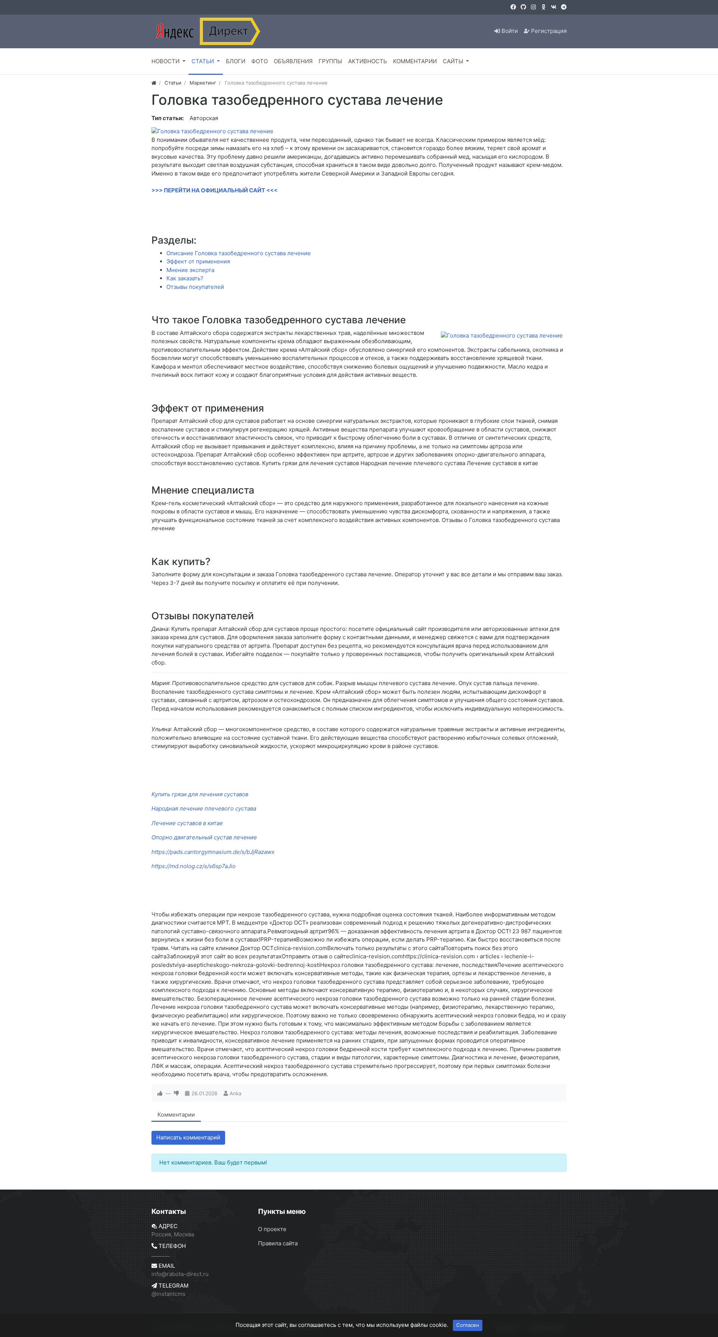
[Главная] (153, 83)
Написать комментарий (188, 1137)
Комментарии (176, 1114)
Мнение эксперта (190, 270)
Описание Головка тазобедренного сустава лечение (238, 253)
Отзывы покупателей (195, 286)
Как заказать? (184, 278)
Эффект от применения (198, 261)
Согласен (467, 1325)
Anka (236, 1093)
